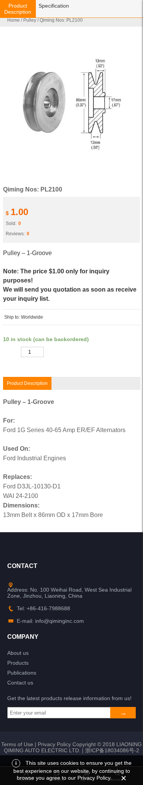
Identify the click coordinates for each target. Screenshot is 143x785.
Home (13, 20)
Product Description (17, 9)
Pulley (29, 20)
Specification (54, 6)
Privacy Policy (54, 744)
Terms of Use (17, 744)
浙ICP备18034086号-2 (112, 750)
